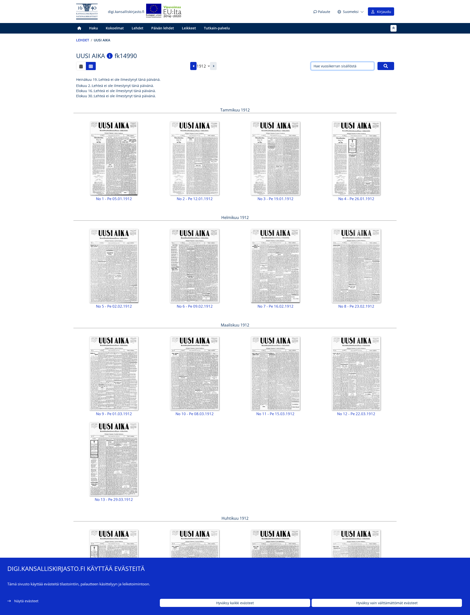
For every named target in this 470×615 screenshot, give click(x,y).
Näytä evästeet (26, 601)
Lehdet (137, 28)
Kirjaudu (383, 11)
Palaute (323, 11)
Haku (93, 28)
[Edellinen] (193, 66)
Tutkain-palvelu (217, 28)
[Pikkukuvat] (91, 66)
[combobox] (203, 66)
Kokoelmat (115, 28)
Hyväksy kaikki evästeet (235, 603)
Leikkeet (189, 28)
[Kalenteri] (81, 66)
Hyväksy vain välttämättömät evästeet (387, 603)
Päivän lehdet (162, 28)
